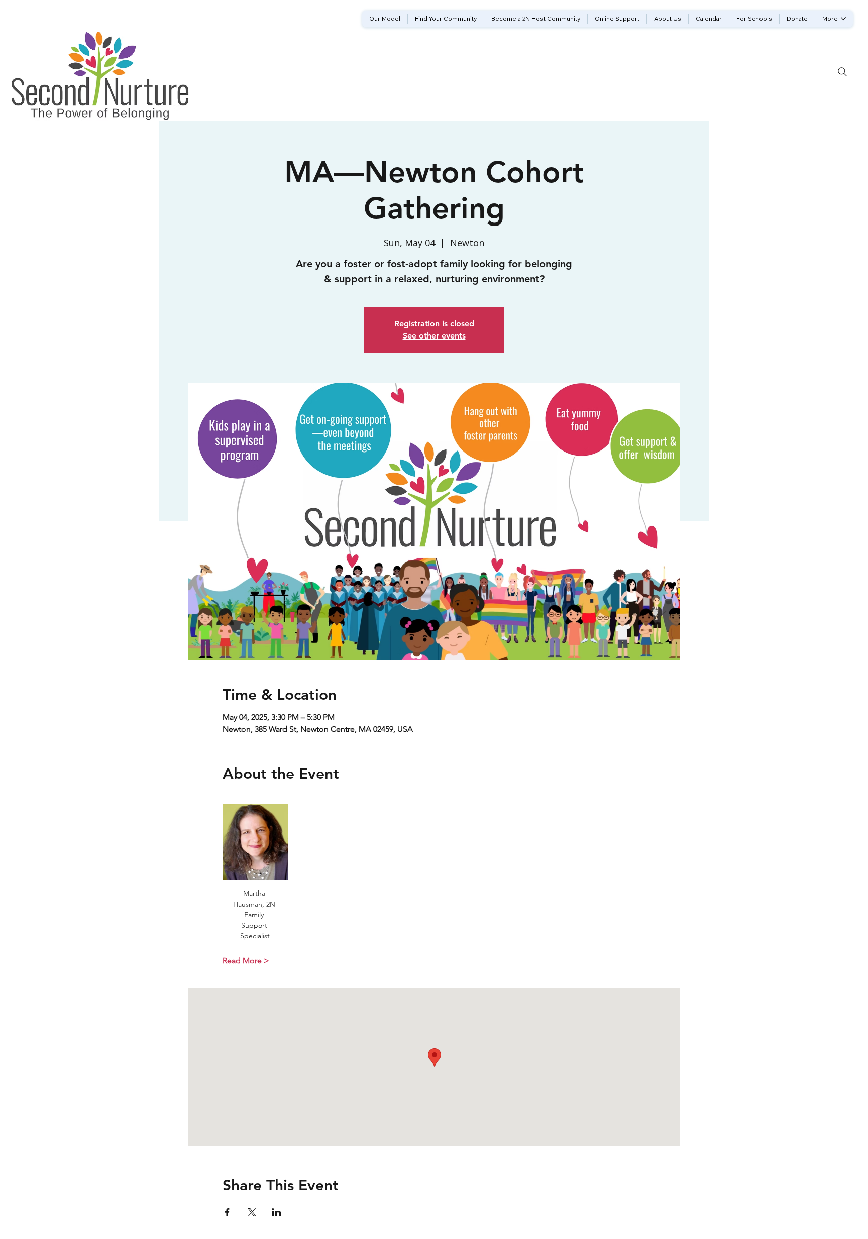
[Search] (842, 71)
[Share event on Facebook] (227, 1212)
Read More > (246, 960)
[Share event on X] (252, 1212)
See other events (434, 336)
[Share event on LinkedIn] (276, 1212)
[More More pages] (843, 18)
